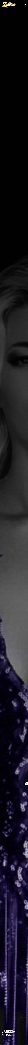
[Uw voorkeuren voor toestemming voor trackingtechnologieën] (26, 783)
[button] (25, 5)
